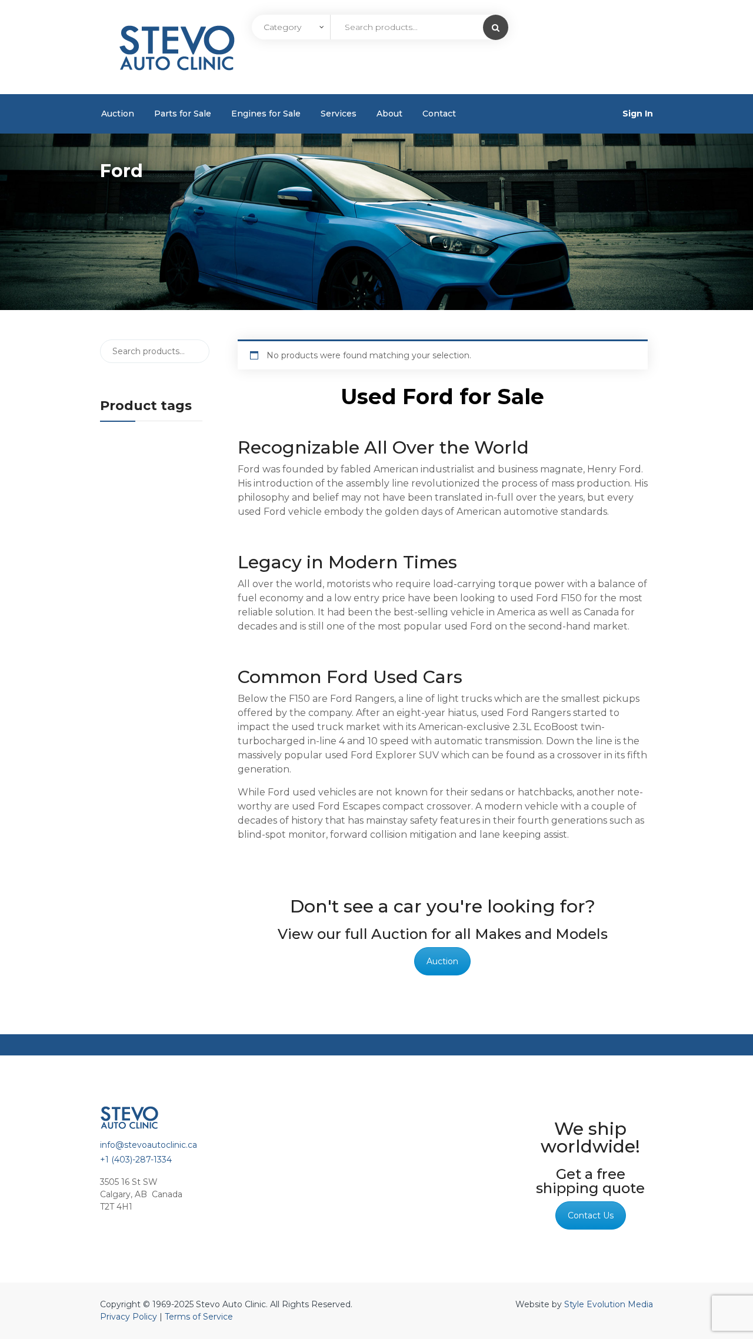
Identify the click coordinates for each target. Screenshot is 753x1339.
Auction (117, 113)
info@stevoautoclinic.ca (148, 1145)
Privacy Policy (128, 1316)
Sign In (637, 113)
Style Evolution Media (608, 1304)
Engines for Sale (266, 113)
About (389, 113)
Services (338, 113)
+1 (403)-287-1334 (136, 1159)
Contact (439, 113)
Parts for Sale (182, 113)
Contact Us (591, 1215)
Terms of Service (199, 1316)
